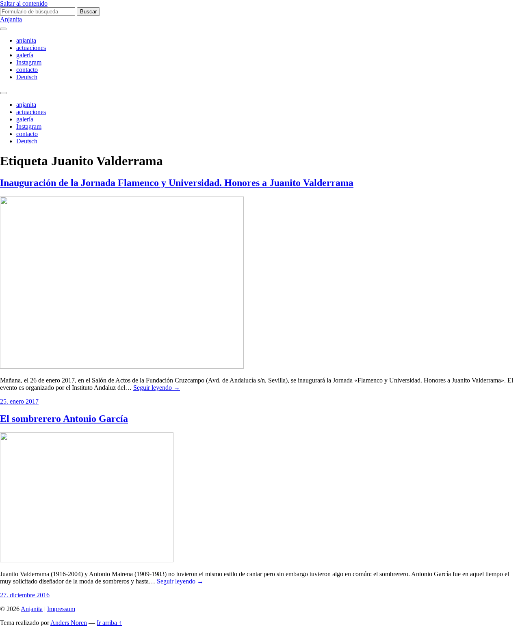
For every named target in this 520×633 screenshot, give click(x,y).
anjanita (26, 40)
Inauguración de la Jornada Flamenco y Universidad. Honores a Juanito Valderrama (176, 182)
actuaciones (31, 47)
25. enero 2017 (19, 401)
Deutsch (26, 76)
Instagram (28, 62)
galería (24, 55)
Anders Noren (68, 622)
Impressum (61, 608)
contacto (27, 69)
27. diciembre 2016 (25, 595)
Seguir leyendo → (156, 387)
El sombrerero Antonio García (64, 418)
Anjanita (11, 19)
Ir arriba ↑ (109, 622)
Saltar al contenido (24, 3)
